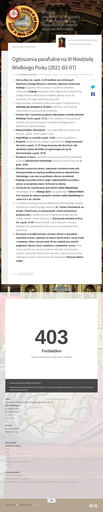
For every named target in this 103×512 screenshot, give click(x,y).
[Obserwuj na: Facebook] (96, 506)
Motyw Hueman (38, 505)
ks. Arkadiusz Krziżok (27, 74)
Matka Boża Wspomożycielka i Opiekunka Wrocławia (83, 42)
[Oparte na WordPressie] (17, 505)
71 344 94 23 (10, 415)
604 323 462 (10, 418)
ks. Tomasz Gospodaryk (25, 274)
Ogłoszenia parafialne (23, 46)
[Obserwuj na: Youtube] (91, 506)
